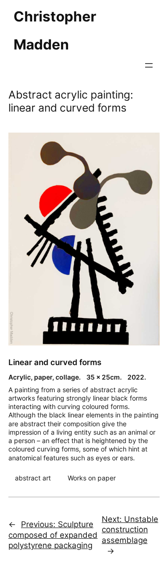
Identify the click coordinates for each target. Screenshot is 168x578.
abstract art (33, 478)
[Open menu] (148, 65)
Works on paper (92, 478)
